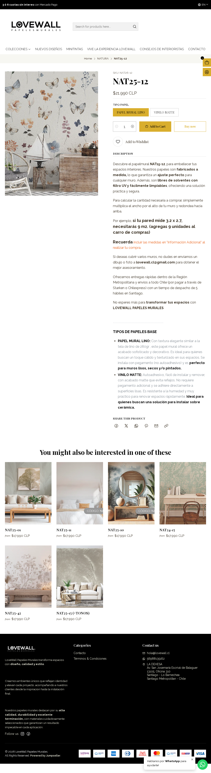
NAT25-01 (13, 530)
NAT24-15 (167, 530)
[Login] (207, 72)
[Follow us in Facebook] (28, 734)
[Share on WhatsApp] (136, 426)
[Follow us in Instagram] (22, 734)
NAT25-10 (116, 530)
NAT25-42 (13, 613)
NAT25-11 (63, 530)
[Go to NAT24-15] (182, 493)
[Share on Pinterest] (146, 426)
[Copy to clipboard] (166, 426)
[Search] (134, 27)
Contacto (80, 653)
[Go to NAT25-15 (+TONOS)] (79, 576)
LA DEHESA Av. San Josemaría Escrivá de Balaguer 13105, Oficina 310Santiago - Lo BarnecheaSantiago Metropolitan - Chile (172, 671)
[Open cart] (207, 62)
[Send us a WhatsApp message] (202, 764)
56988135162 (156, 658)
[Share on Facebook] (116, 426)
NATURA (103, 58)
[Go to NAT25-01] (28, 493)
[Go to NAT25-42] (28, 576)
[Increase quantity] (132, 127)
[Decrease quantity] (116, 127)
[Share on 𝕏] (126, 426)
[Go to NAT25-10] (131, 493)
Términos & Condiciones (90, 658)
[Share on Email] (156, 426)
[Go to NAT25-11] (79, 493)
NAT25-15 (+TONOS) (72, 613)
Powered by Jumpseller (45, 755)
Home (88, 58)
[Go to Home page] (35, 26)
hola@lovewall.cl (158, 653)
